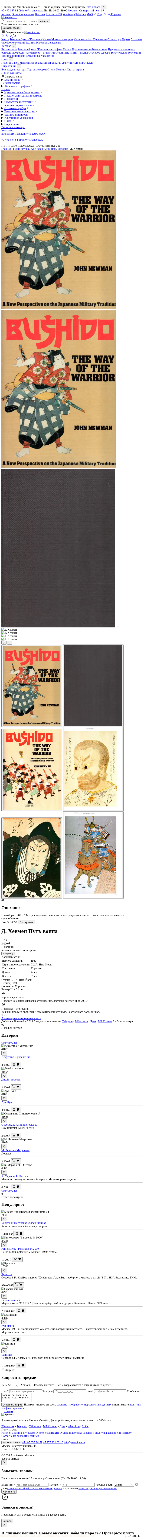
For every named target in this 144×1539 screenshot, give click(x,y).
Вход (100, 14)
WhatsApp (69, 14)
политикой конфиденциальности (78, 1535)
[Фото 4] (93, 769)
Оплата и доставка (71, 1432)
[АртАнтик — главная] (9, 17)
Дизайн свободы (11, 1079)
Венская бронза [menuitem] (19, 39)
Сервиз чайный (10, 1300)
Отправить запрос (12, 1404)
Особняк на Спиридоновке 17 (19, 1124)
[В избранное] (4, 1053)
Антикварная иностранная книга (21, 1018)
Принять (132, 1535)
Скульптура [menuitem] (114, 39)
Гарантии (66, 62)
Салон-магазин (21, 62)
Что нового (93, 6)
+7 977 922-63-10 (53, 1442)
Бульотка (6, 1274)
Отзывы (88, 62)
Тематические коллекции (126, 52)
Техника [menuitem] (30, 42)
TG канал (35, 1426)
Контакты (52, 14)
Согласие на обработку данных (20, 1435)
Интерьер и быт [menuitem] (83, 39)
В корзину (8, 953)
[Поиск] (3, 36)
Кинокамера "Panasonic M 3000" (20, 1248)
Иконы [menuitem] (46, 39)
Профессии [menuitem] (100, 39)
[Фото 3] (31, 770)
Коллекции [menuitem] (18, 42)
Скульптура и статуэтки (40, 52)
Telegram (81, 14)
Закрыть (7, 1521)
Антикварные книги (43, 148)
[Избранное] (105, 14)
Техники (61, 69)
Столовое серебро (99, 52)
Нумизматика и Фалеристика (89, 49)
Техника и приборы (13, 55)
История (78, 62)
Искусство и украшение (15, 1056)
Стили (51, 69)
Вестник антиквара (13, 127)
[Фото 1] (31, 686)
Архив (80, 69)
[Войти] (6, 36)
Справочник (26, 14)
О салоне (41, 1432)
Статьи (71, 69)
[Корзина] (14, 36)
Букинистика (9, 49)
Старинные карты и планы (71, 52)
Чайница (6, 1354)
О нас (15, 14)
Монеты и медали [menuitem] (62, 39)
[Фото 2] (93, 686)
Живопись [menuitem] (35, 39)
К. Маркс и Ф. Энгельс (15, 1176)
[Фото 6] (93, 855)
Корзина (115, 14)
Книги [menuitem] (5, 39)
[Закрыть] (103, 7)
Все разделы (8, 69)
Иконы (67, 49)
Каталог (6, 14)
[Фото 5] (31, 858)
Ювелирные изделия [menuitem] (48, 42)
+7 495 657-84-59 (11, 10)
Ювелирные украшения (40, 55)
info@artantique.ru (32, 10)
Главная (6, 62)
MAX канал (105, 1021)
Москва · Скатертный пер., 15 (86, 10)
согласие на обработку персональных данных (84, 1404)
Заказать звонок (11, 28)
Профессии (18, 52)
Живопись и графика (50, 49)
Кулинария (7, 1325)
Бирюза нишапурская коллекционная (23, 1222)
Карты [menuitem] (126, 39)
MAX (90, 14)
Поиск (5, 72)
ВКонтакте (7, 133)
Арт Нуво (7, 1102)
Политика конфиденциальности (114, 1432)
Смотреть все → (11, 1042)
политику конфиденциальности (97, 1488)
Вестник (40, 14)
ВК (60, 14)
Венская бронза (27, 49)
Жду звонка (9, 1491)
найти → (44, 21)
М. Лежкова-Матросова (15, 1150)
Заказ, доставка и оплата (45, 62)
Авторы (21, 69)
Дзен (93, 1021)
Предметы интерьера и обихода (23, 95)
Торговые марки (37, 69)
